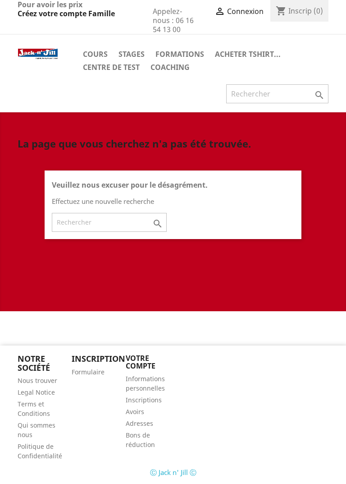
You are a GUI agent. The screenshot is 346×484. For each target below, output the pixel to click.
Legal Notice (36, 392)
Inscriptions (144, 400)
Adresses (139, 423)
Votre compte (140, 362)
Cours (95, 54)
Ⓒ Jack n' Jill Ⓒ (173, 472)
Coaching (170, 67)
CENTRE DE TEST (111, 67)
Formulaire (88, 372)
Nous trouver (37, 380)
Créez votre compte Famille (66, 13)
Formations (179, 54)
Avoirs (135, 411)
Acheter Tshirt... (248, 54)
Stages (131, 54)
